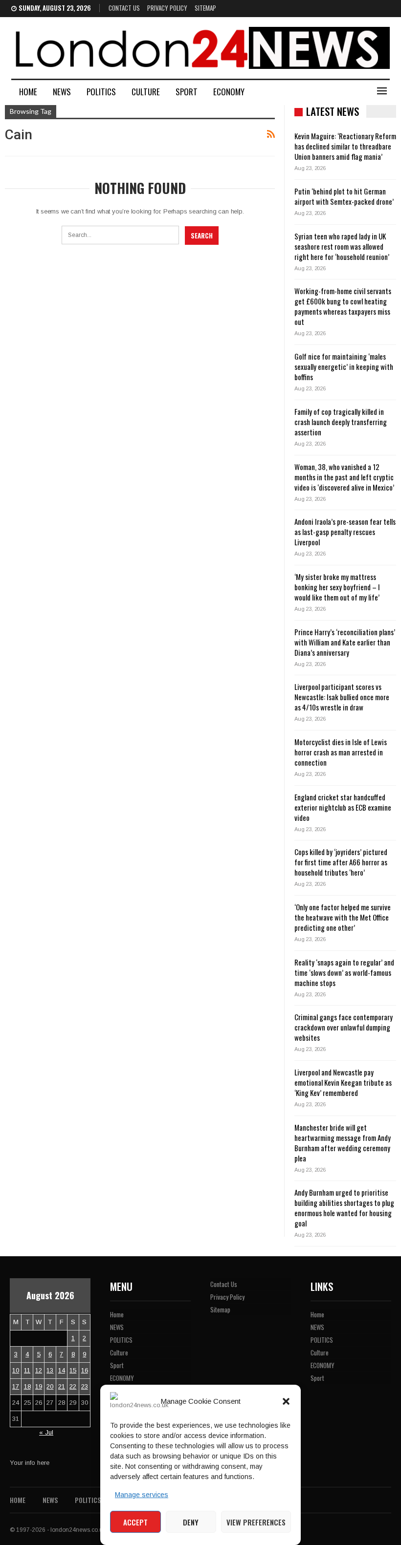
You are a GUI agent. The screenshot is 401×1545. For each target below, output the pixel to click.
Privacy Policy (167, 8)
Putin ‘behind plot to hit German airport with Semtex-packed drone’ (344, 196)
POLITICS (101, 92)
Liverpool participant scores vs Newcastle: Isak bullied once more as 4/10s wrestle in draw (341, 696)
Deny (191, 1522)
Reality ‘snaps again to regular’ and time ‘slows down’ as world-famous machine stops (344, 972)
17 (15, 1386)
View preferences (256, 1522)
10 (15, 1370)
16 (84, 1370)
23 (84, 1386)
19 (38, 1386)
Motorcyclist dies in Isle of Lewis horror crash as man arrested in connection (340, 752)
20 (49, 1386)
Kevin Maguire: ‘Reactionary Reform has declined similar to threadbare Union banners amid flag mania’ (345, 146)
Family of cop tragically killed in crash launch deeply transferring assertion (340, 421)
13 (49, 1370)
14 (61, 1370)
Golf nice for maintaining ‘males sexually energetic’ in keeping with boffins (343, 366)
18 (27, 1386)
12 (38, 1370)
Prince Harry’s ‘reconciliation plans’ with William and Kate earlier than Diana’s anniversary (344, 642)
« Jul (46, 1432)
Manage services (141, 1495)
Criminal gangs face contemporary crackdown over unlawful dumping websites (343, 1027)
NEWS (62, 92)
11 (27, 1370)
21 (61, 1386)
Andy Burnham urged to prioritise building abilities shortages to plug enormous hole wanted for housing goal (344, 1207)
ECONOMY (229, 92)
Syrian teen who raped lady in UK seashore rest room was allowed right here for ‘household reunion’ (341, 246)
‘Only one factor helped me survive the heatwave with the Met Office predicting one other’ (342, 917)
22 (72, 1386)
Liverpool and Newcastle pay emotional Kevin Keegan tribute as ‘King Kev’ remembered (343, 1082)
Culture (146, 92)
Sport (187, 92)
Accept (135, 1522)
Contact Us (124, 8)
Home (28, 92)
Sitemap (205, 8)
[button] (286, 1401)
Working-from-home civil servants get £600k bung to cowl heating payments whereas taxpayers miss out (342, 306)
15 (72, 1370)
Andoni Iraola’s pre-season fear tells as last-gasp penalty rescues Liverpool (345, 531)
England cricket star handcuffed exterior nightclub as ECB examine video (342, 807)
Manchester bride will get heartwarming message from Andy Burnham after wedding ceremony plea (342, 1142)
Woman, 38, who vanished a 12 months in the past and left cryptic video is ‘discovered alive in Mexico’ (344, 477)
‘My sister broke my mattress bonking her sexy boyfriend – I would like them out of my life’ (337, 586)
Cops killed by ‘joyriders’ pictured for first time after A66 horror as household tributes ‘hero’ (340, 862)
